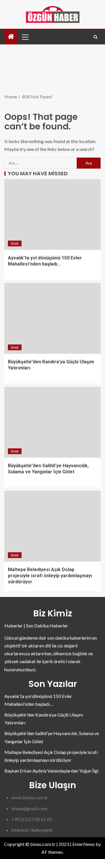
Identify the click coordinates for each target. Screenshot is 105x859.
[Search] (95, 37)
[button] (25, 37)
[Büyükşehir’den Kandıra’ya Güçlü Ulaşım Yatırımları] (52, 318)
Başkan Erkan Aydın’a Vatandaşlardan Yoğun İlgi (51, 770)
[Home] (11, 37)
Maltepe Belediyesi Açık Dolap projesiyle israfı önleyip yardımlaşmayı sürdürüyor (50, 576)
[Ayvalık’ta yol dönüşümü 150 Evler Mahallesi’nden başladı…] (52, 214)
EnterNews (83, 844)
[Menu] (25, 37)
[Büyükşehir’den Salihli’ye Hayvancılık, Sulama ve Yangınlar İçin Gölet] (52, 422)
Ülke (15, 243)
